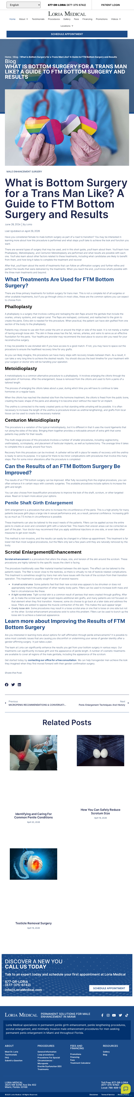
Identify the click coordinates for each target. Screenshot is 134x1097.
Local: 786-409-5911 (113, 1087)
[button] (7, 684)
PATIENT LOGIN (110, 5)
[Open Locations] (72, 26)
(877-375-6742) (67, 5)
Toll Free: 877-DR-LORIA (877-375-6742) (114, 1083)
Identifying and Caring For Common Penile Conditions (33, 815)
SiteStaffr (128, 1095)
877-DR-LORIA (16, 982)
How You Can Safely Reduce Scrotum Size (100, 811)
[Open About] (27, 19)
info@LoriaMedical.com (23, 990)
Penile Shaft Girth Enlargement (39, 502)
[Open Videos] (120, 19)
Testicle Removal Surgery (33, 923)
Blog (15, 57)
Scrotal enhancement (17, 559)
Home (8, 57)
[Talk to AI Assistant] (126, 1089)
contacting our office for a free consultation (52, 660)
